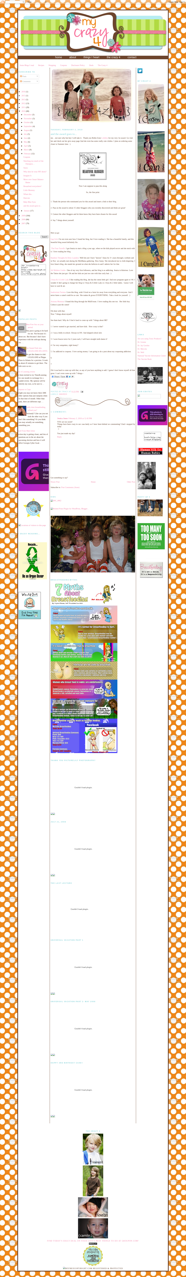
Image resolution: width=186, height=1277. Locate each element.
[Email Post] (81, 392)
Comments (26, 81)
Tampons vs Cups (24, 389)
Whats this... (28, 194)
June (26, 138)
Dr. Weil (141, 352)
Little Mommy (29, 190)
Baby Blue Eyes (29, 202)
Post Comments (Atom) (70, 487)
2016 (24, 92)
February (27, 154)
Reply (59, 437)
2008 (24, 219)
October (27, 122)
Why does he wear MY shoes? (34, 172)
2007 (24, 223)
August (27, 130)
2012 (24, 103)
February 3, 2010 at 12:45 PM (80, 418)
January (27, 211)
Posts (24, 76)
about (72, 57)
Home (93, 482)
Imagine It (27, 176)
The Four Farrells (58, 248)
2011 (24, 107)
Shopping (52, 65)
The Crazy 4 (102, 65)
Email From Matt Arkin (25, 431)
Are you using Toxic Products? (149, 339)
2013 (24, 99)
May (26, 142)
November (28, 118)
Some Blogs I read (27, 65)
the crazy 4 (113, 57)
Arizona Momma (57, 301)
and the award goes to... (32, 206)
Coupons (63, 65)
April (26, 146)
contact (132, 57)
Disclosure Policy (78, 65)
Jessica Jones (62, 418)
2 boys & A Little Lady (60, 280)
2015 (24, 95)
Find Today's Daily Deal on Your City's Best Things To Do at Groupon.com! (93, 1241)
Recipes (41, 65)
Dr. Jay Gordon (143, 345)
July (26, 134)
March (26, 150)
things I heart (91, 57)
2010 (24, 111)
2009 (24, 216)
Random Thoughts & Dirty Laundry (65, 258)
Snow (25, 168)
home (58, 57)
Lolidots (104, 138)
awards (63, 394)
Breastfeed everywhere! (32, 186)
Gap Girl (54, 239)
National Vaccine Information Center (152, 356)
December (28, 114)
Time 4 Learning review (25, 372)
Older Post (131, 482)
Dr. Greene (142, 342)
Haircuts (26, 198)
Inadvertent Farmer (58, 292)
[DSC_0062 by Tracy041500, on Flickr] (56, 500)
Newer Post (55, 482)
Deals (91, 65)
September (28, 126)
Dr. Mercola (142, 349)
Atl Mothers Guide (58, 270)
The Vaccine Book (145, 359)
